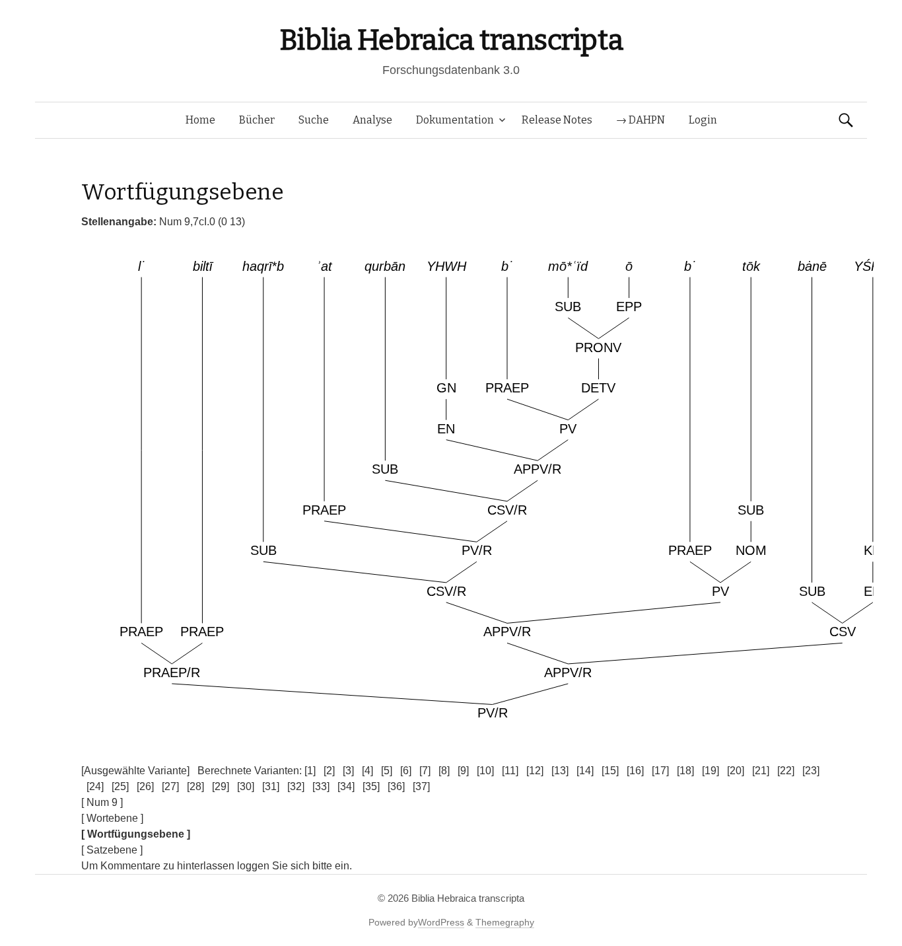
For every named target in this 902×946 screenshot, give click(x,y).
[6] (405, 770)
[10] (485, 770)
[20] (735, 770)
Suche (313, 120)
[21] (760, 770)
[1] (310, 770)
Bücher (257, 120)
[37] (421, 786)
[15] (610, 770)
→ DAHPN (640, 120)
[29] (220, 786)
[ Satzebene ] (112, 849)
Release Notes (557, 120)
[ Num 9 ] (102, 802)
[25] (120, 786)
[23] (810, 770)
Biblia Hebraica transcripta (451, 40)
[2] (329, 770)
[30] (245, 786)
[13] (560, 770)
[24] (95, 786)
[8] (444, 770)
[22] (785, 770)
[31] (270, 786)
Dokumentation (455, 120)
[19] (710, 770)
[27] (170, 786)
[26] (145, 786)
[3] (348, 770)
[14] (585, 770)
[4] (367, 770)
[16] (635, 770)
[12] (534, 770)
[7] (425, 770)
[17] (660, 770)
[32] (295, 786)
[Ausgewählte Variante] (135, 770)
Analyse (372, 120)
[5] (386, 770)
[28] (195, 786)
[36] (396, 786)
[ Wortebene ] (112, 818)
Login (703, 120)
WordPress (441, 922)
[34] (346, 786)
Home (200, 120)
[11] (510, 770)
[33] (321, 786)
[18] (685, 770)
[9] (463, 770)
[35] (371, 786)
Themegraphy (504, 922)
